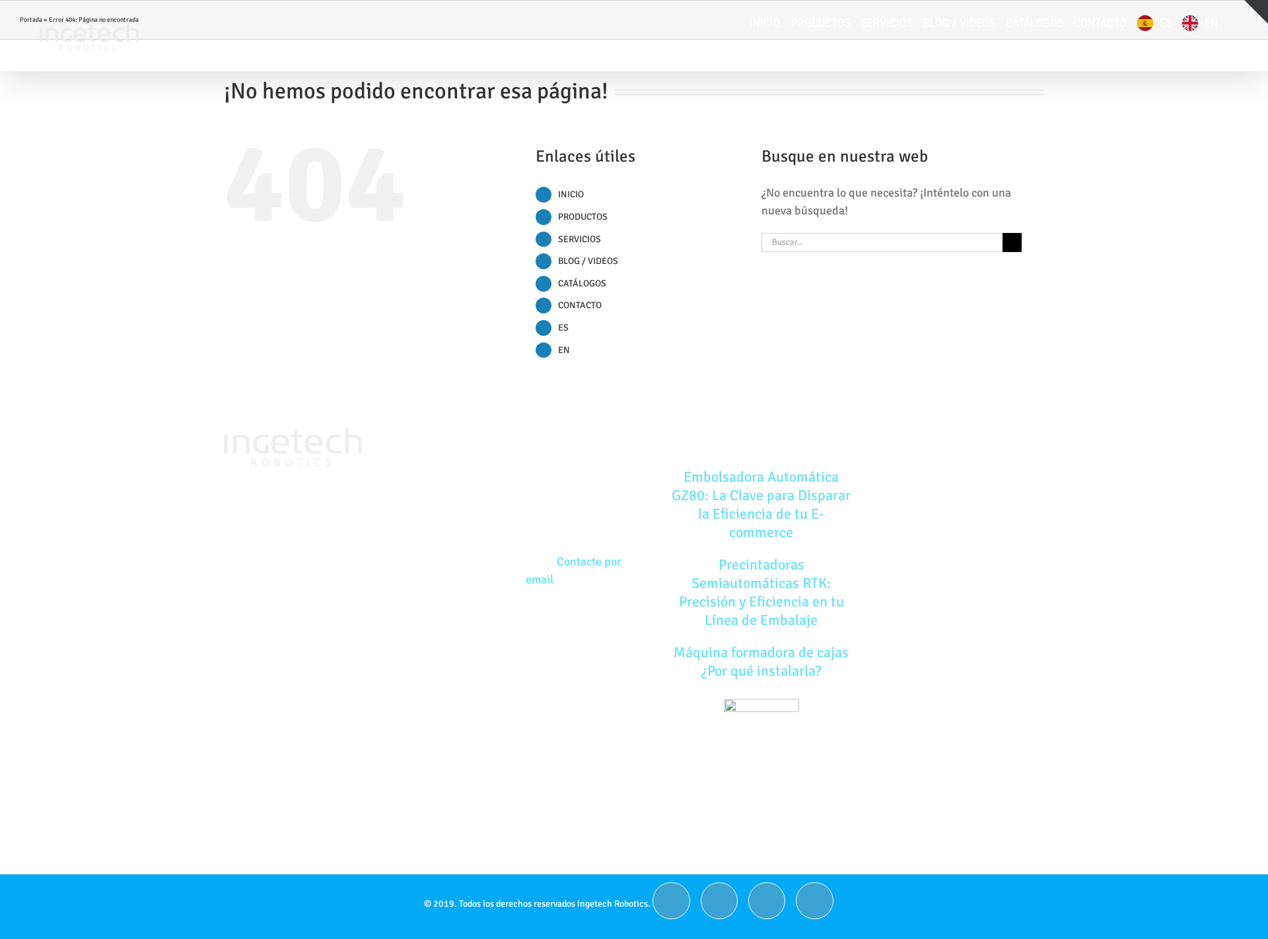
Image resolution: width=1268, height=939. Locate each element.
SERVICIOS (579, 239)
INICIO (571, 194)
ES (563, 327)
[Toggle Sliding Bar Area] (1256, 12)
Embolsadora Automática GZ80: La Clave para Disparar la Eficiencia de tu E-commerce (761, 504)
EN (564, 350)
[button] (1233, 23)
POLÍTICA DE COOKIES (957, 530)
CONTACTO (580, 305)
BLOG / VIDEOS (588, 261)
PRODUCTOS (583, 216)
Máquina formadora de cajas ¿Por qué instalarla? (761, 661)
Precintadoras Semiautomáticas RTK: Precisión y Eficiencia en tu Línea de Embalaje (761, 592)
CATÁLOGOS (582, 283)
